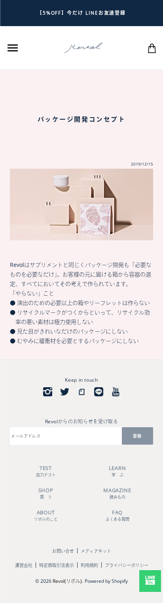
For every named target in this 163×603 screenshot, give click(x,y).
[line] (98, 391)
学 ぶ (117, 470)
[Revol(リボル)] (83, 47)
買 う (45, 493)
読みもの (117, 493)
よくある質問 (117, 515)
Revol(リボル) (67, 581)
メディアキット (96, 551)
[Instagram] (47, 391)
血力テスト (46, 470)
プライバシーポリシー (126, 565)
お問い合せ (63, 551)
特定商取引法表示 (56, 565)
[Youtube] (115, 391)
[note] (81, 391)
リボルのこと (46, 515)
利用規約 (89, 565)
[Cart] (152, 47)
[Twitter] (64, 391)
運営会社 (23, 565)
